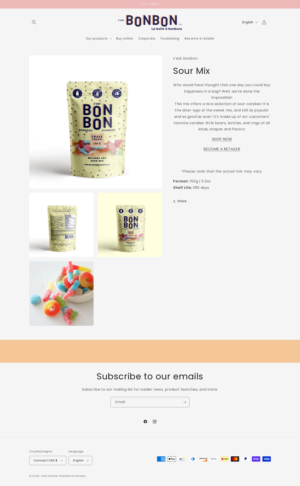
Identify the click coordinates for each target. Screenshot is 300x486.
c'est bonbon (49, 476)
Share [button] (182, 201)
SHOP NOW (222, 139)
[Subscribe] (184, 402)
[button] (34, 22)
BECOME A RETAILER (222, 148)
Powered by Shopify (72, 476)
